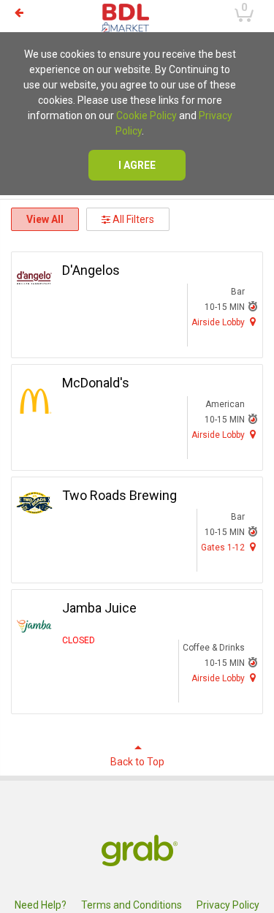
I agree (137, 165)
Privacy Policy (228, 905)
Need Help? (40, 905)
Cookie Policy (146, 115)
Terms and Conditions (131, 905)
